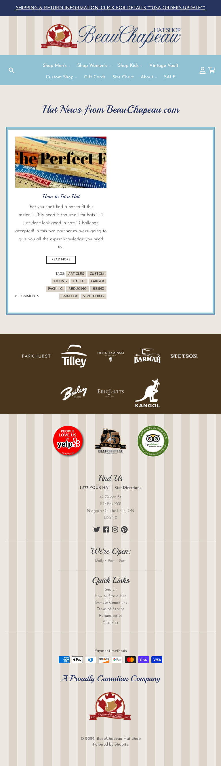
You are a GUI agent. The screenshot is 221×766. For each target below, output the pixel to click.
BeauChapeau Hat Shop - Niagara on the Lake (110, 35)
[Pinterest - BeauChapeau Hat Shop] (124, 529)
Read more (61, 259)
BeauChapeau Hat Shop (119, 739)
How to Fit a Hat (60, 196)
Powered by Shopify (110, 744)
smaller (69, 296)
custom (97, 274)
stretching (93, 296)
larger (97, 281)
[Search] (11, 70)
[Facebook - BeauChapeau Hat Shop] (105, 529)
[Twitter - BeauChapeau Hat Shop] (96, 529)
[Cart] (211, 70)
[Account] (202, 70)
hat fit (79, 281)
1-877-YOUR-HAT (95, 488)
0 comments (27, 296)
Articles (76, 274)
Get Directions (128, 488)
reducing (77, 289)
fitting (60, 281)
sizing (98, 289)
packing (55, 289)
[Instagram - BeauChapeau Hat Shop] (115, 529)
